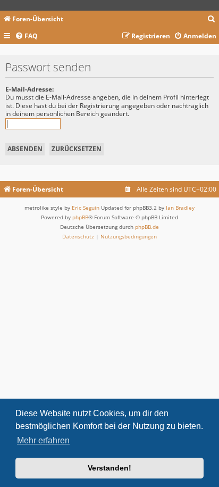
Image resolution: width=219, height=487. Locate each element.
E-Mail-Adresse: (29, 89)
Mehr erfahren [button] (43, 440)
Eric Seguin (85, 207)
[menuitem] (211, 19)
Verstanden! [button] (109, 468)
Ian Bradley (180, 207)
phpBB (80, 217)
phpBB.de (147, 226)
